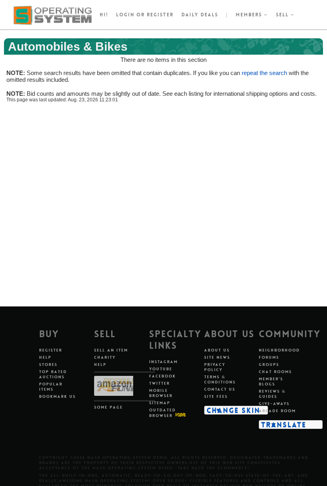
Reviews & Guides (272, 394)
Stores (48, 364)
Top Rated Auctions (53, 374)
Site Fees (216, 396)
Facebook (162, 376)
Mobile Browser (161, 393)
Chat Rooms (275, 371)
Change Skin (233, 410)
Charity (105, 357)
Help (45, 357)
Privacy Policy (214, 367)
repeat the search (264, 72)
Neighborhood (279, 350)
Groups (269, 364)
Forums (269, 357)
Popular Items (51, 386)
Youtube (160, 368)
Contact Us (219, 389)
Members (250, 15)
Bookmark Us (57, 396)
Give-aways (274, 403)
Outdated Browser (162, 412)
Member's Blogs (271, 381)
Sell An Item (111, 350)
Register (50, 350)
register (160, 15)
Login (125, 15)
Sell (283, 15)
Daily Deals (199, 15)
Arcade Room (277, 410)
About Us (217, 350)
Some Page (108, 407)
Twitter (159, 383)
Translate (283, 424)
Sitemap (159, 402)
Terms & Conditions (220, 379)
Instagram (163, 361)
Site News (217, 357)
